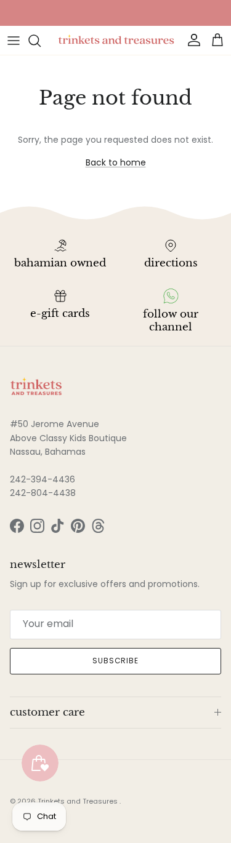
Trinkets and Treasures (79, 801)
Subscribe (115, 660)
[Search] (40, 40)
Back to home (116, 162)
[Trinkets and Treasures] (115, 40)
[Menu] (13, 40)
